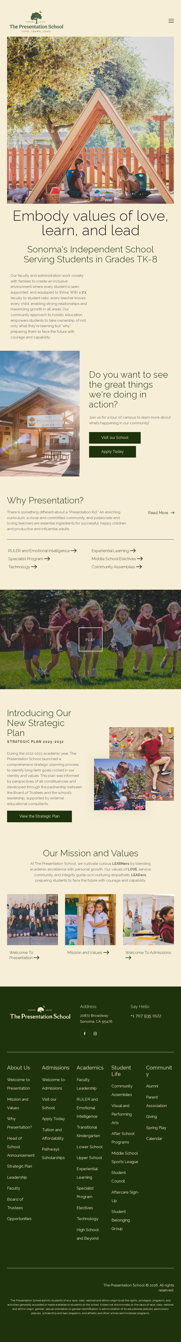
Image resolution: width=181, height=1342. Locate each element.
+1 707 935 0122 (146, 1015)
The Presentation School (124, 1285)
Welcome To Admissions (148, 952)
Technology (19, 566)
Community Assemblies (114, 566)
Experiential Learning (111, 550)
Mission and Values (85, 952)
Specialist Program (26, 558)
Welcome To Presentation (21, 955)
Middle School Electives (114, 558)
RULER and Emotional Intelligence (39, 550)
